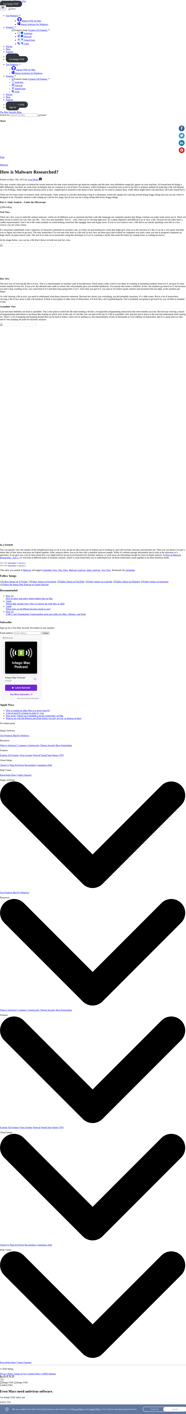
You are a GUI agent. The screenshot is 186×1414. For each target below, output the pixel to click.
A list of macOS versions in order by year (25, 713)
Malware (4, 165)
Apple (8, 601)
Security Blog (54, 745)
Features (10, 76)
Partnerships (66, 745)
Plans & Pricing (17, 765)
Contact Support (23, 775)
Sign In (12, 107)
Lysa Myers (33, 179)
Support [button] (9, 51)
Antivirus (27, 33)
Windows (24, 735)
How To (10, 596)
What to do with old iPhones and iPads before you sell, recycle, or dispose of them (43, 718)
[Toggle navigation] (3, 7)
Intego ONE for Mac (31, 21)
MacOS (16, 735)
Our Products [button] (12, 15)
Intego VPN (58, 755)
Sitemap (52, 1374)
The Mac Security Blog (11, 112)
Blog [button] (8, 49)
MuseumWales (12, 563)
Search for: (5, 115)
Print (2, 157)
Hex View (63, 570)
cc (25, 563)
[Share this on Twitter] (182, 136)
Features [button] (10, 27)
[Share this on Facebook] (182, 128)
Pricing (9, 94)
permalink (130, 570)
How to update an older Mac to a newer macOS (28, 710)
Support (9, 99)
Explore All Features (38, 30)
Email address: (6, 633)
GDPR (44, 1374)
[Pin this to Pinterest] (182, 150)
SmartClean (29, 40)
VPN (26, 44)
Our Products (12, 64)
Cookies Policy (34, 1374)
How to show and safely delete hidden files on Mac (29, 598)
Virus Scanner (25, 755)
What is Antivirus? (9, 745)
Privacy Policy (7, 1374)
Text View (106, 570)
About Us (4, 765)
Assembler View (49, 570)
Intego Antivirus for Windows (34, 24)
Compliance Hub (44, 765)
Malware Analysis (77, 570)
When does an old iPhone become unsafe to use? (28, 609)
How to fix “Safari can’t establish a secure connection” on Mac (35, 715)
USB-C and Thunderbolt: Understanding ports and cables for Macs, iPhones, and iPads (46, 614)
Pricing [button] (9, 46)
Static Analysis (93, 570)
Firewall (27, 36)
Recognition (30, 765)
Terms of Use (20, 1374)
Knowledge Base (8, 775)
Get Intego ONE (11, 4)
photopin (21, 563)
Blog (8, 97)
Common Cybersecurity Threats (33, 745)
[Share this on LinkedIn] (182, 143)
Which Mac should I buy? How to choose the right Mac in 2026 (35, 604)
